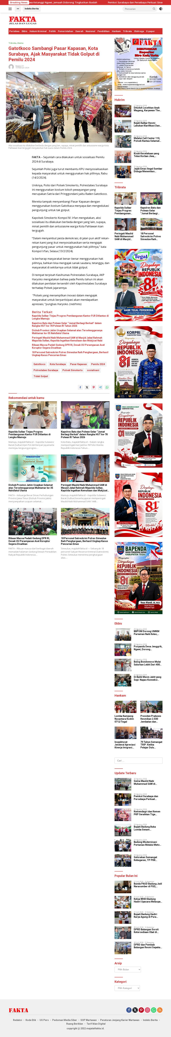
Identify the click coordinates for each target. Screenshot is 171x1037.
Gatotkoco (39, 364)
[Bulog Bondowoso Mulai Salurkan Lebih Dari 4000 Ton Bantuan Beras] (123, 665)
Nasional (90, 31)
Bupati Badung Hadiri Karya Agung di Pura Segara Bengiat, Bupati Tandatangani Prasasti (146, 916)
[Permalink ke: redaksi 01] (11, 66)
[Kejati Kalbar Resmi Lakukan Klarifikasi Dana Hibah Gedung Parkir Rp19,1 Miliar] (123, 126)
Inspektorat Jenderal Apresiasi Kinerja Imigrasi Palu (125, 745)
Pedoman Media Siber (64, 1020)
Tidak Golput (41, 376)
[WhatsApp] (153, 1010)
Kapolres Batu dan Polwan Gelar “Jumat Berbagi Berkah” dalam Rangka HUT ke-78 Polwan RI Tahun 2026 (67, 324)
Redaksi (17, 1020)
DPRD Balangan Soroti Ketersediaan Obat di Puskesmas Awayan (146, 931)
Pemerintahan (65, 31)
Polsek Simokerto (72, 370)
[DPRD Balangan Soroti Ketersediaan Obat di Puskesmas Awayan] (123, 932)
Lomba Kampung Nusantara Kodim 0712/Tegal (124, 719)
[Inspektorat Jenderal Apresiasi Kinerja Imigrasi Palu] (126, 733)
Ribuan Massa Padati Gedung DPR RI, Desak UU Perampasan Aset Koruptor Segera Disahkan (68, 346)
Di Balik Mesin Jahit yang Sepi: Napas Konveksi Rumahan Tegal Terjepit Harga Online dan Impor (147, 678)
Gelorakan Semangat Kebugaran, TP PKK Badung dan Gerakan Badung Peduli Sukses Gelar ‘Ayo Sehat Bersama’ (146, 859)
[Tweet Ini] (87, 387)
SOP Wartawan (88, 1020)
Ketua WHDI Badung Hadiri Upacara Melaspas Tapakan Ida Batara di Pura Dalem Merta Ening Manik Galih (148, 900)
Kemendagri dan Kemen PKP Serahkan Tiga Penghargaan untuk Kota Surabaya (147, 813)
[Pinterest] (141, 1010)
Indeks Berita (32, 8)
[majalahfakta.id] (23, 20)
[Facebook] (129, 1010)
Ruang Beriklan (74, 1023)
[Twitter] (135, 1010)
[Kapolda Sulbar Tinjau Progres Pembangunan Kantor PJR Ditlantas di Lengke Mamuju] (33, 415)
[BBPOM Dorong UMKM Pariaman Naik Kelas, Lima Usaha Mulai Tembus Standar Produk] (123, 634)
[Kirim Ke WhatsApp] (107, 387)
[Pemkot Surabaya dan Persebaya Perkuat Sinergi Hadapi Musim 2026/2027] (123, 799)
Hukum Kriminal (38, 31)
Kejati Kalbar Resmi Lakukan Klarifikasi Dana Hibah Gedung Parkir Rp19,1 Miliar (147, 124)
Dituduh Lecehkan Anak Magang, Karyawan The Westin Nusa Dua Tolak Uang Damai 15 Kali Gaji (147, 109)
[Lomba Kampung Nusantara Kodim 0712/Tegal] (126, 707)
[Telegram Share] (100, 387)
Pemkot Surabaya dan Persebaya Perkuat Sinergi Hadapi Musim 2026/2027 (108, 2)
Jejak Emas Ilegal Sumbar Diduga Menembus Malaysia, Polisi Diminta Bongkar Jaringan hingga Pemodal (148, 170)
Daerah (79, 31)
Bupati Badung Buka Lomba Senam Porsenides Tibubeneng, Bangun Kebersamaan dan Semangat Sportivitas (148, 828)
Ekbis (24, 31)
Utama (20, 43)
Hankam (116, 31)
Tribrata (127, 31)
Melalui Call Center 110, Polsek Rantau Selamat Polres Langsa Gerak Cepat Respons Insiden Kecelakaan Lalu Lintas (147, 140)
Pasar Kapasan (78, 364)
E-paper (150, 31)
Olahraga (139, 31)
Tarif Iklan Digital (96, 1023)
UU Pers (44, 1020)
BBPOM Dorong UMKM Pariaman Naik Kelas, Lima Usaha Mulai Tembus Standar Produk (147, 633)
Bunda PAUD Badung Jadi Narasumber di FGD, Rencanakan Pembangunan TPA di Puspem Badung (148, 885)
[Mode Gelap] (160, 9)
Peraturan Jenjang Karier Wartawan (119, 1020)
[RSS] (159, 1010)
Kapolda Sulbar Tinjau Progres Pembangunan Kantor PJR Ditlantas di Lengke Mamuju (70, 317)
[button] (154, 8)
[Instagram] (147, 1010)
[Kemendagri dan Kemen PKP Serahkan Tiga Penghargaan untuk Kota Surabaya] (123, 814)
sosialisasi (93, 370)
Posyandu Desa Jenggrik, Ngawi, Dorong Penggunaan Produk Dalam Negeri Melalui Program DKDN (148, 648)
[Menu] (11, 9)
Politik (52, 31)
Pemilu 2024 (98, 364)
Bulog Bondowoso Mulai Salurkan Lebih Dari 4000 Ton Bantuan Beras (147, 663)
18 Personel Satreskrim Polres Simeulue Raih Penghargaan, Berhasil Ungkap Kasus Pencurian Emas (70, 354)
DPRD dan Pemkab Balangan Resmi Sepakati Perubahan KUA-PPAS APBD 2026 (148, 946)
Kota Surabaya (58, 364)
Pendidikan (104, 31)
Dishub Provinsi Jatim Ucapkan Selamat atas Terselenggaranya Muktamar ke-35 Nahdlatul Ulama (67, 332)
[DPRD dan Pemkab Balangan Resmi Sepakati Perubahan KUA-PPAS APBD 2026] (123, 948)
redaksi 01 (20, 66)
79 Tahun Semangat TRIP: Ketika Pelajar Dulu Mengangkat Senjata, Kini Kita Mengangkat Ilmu (151, 745)
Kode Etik (31, 1020)
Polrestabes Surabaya (46, 370)
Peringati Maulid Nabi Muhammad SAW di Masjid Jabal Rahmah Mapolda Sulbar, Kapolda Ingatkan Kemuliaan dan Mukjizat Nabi (67, 339)
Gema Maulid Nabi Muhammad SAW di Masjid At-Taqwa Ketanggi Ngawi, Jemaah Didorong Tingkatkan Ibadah (147, 782)
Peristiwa (14, 31)
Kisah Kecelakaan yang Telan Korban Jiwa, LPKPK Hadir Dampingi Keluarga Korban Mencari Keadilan (148, 155)
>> (18, 8)
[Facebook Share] (80, 387)
